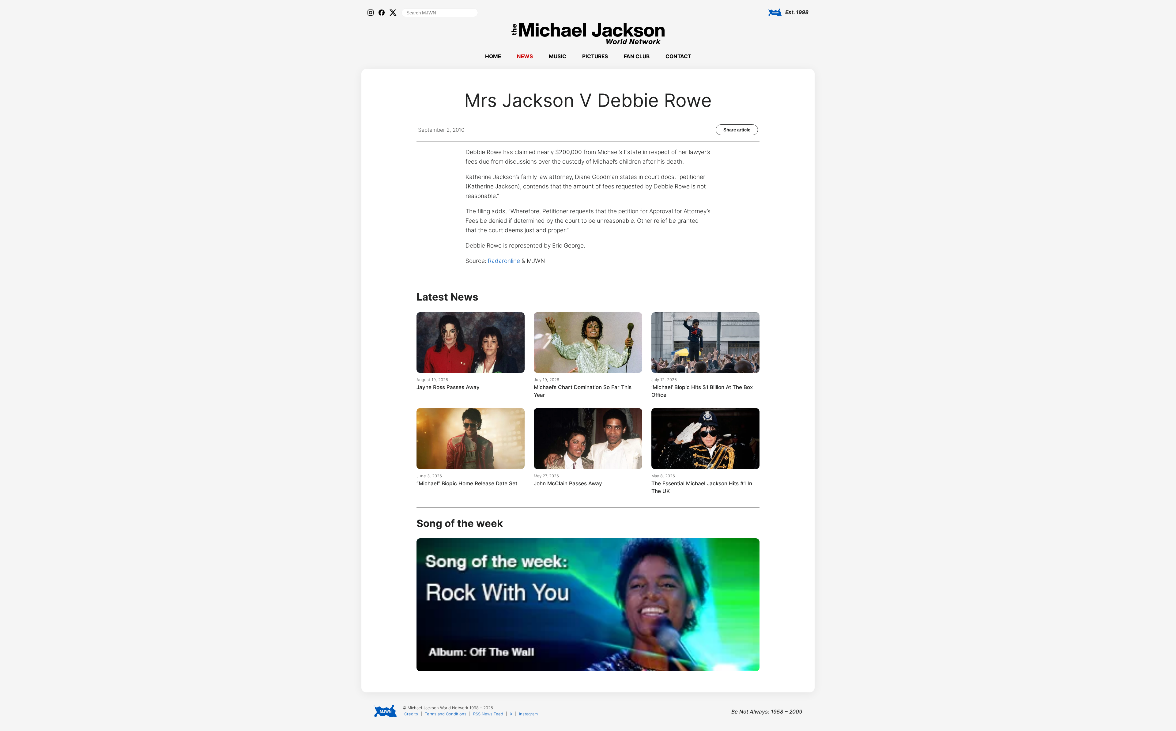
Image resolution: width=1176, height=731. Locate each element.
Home (493, 56)
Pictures (595, 56)
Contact (678, 56)
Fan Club (637, 56)
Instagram (528, 713)
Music (557, 56)
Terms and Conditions (445, 713)
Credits (411, 713)
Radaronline (504, 260)
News (525, 56)
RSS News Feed (488, 713)
